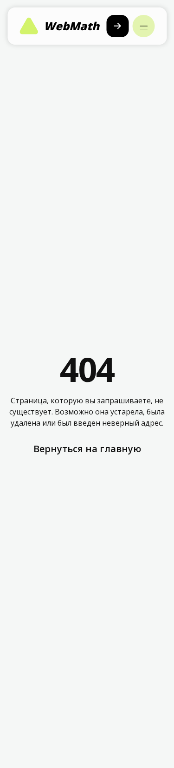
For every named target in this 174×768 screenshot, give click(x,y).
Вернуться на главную (87, 448)
